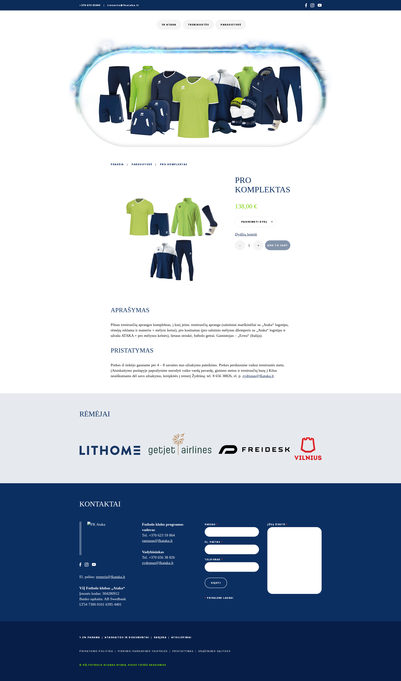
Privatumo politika (96, 651)
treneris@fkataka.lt (123, 5)
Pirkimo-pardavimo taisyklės (143, 651)
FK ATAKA (169, 24)
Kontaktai (307, 24)
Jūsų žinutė (277, 524)
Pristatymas (183, 651)
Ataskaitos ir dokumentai (127, 637)
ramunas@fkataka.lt (157, 541)
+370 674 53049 (89, 5)
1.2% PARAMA (89, 637)
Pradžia (117, 164)
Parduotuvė (231, 24)
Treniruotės (198, 24)
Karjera (160, 637)
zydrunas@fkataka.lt (157, 563)
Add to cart (277, 245)
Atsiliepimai (181, 637)
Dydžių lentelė (246, 234)
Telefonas (214, 559)
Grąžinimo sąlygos (214, 651)
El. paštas (213, 541)
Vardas (211, 524)
